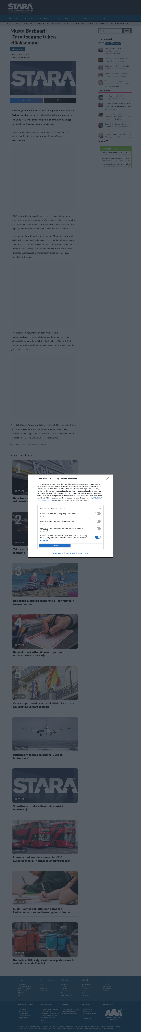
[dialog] (70, 516)
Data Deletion (58, 553)
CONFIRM (55, 545)
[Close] (109, 479)
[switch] (98, 513)
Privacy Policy (83, 553)
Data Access (70, 553)
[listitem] (70, 509)
